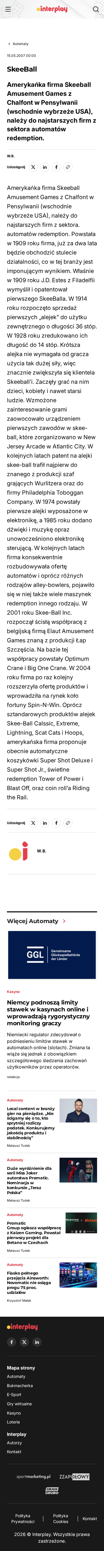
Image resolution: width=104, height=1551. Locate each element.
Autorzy (14, 1442)
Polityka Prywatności (22, 1518)
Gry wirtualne (19, 1403)
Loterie (13, 1421)
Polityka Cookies (60, 1518)
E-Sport (14, 1394)
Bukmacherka (20, 1385)
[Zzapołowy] (75, 1476)
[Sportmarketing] (33, 1476)
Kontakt (14, 1451)
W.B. (11, 156)
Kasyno (14, 1412)
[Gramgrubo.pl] (52, 1490)
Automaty (21, 44)
